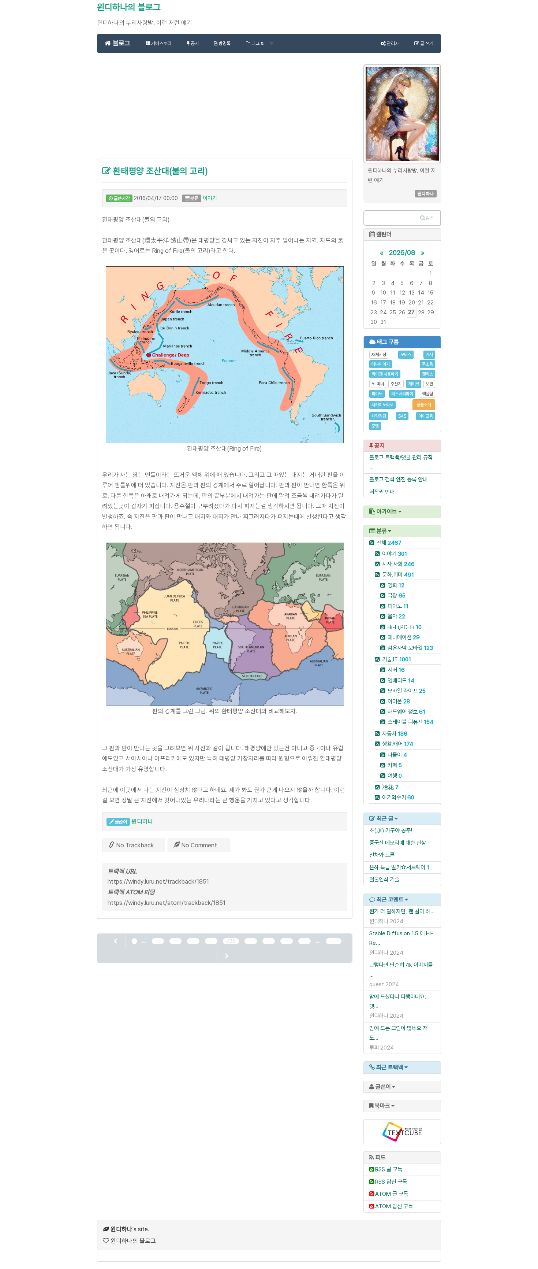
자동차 (394, 733)
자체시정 (378, 354)
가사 (429, 354)
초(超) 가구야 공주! (390, 830)
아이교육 (425, 416)
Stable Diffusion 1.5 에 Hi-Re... (401, 938)
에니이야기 (380, 364)
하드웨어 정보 (406, 711)
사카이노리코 (382, 404)
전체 (389, 542)
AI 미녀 (377, 383)
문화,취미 (398, 574)
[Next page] (226, 955)
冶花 (390, 787)
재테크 (413, 383)
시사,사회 (398, 563)
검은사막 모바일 (410, 647)
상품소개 (423, 404)
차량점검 (378, 416)
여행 (395, 775)
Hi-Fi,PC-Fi (405, 627)
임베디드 (401, 680)
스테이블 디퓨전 (410, 721)
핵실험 (427, 393)
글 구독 (388, 1169)
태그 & (257, 43)
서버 (396, 669)
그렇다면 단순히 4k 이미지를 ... (401, 969)
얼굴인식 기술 (384, 879)
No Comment (198, 845)
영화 (396, 585)
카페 (395, 765)
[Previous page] (116, 940)
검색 (430, 218)
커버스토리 (160, 43)
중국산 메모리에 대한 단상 (397, 842)
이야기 (210, 198)
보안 (429, 383)
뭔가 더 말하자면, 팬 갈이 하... (402, 911)
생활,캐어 (397, 743)
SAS (402, 416)
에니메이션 (404, 637)
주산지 (396, 383)
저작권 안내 (382, 491)
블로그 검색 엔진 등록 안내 (398, 479)
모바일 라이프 (407, 690)
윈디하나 (142, 821)
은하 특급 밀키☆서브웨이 (397, 867)
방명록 (224, 43)
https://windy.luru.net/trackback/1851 (158, 881)
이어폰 (399, 701)
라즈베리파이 (402, 393)
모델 (375, 426)
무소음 (427, 364)
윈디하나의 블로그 (129, 7)
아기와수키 (398, 797)
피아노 (376, 393)
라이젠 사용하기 (384, 374)
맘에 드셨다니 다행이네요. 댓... (397, 1001)
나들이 (397, 754)
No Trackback (134, 845)
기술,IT (396, 659)
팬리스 (427, 374)
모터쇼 (405, 354)
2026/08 (402, 252)
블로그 (120, 43)
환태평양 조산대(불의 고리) (159, 171)
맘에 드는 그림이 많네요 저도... (398, 1033)
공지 (194, 43)
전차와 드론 (382, 854)
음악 (396, 616)
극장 (397, 595)
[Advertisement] (225, 110)
